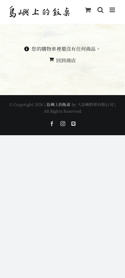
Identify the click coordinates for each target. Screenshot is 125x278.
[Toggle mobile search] (100, 10)
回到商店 (66, 60)
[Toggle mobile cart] (88, 10)
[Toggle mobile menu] (113, 10)
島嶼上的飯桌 (58, 104)
